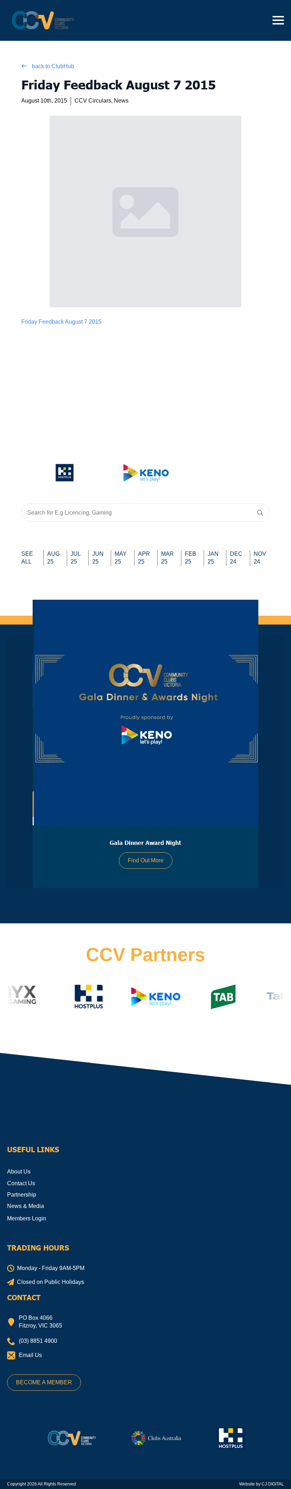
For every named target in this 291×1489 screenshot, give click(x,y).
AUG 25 (53, 558)
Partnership (21, 1195)
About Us (19, 1172)
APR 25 (144, 558)
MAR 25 (167, 558)
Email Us (30, 1355)
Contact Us (21, 1183)
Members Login (26, 1218)
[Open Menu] (278, 20)
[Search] (260, 513)
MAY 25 (121, 558)
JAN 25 (213, 558)
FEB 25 (190, 558)
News (121, 101)
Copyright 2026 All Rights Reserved (41, 1484)
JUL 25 (76, 558)
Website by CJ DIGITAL (261, 1484)
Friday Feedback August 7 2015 (61, 322)
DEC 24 (236, 558)
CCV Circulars (93, 101)
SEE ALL (27, 558)
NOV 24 (260, 558)
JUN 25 (98, 558)
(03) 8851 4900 (38, 1341)
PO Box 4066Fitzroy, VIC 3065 (40, 1322)
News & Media (25, 1206)
